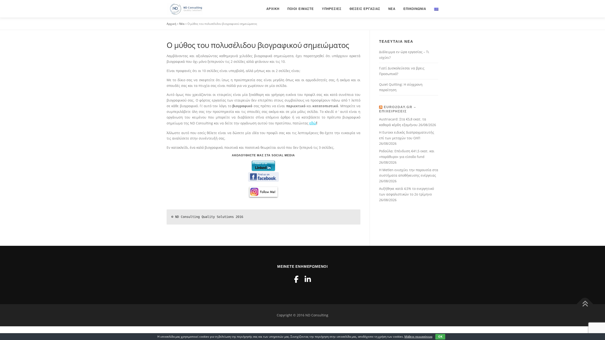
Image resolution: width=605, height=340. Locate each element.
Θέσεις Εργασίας (365, 9)
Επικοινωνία (414, 9)
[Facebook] (296, 279)
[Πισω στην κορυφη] (585, 304)
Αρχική (272, 9)
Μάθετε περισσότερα (418, 337)
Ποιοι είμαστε (300, 9)
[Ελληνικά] (434, 9)
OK (440, 337)
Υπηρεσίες (331, 9)
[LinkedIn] (308, 279)
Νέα (391, 9)
